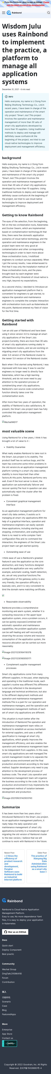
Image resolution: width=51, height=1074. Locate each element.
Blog (4, 1010)
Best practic (8, 954)
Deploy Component (11, 949)
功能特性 (6, 997)
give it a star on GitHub (32, 2)
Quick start (7, 945)
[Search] (48, 12)
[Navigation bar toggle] (4, 13)
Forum (5, 977)
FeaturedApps (9, 1014)
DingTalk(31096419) (12, 973)
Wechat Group (9, 969)
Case (4, 1005)
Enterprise (7, 1029)
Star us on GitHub (17, 932)
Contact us (7, 1038)
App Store (7, 1034)
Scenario (6, 1001)
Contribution (8, 982)
